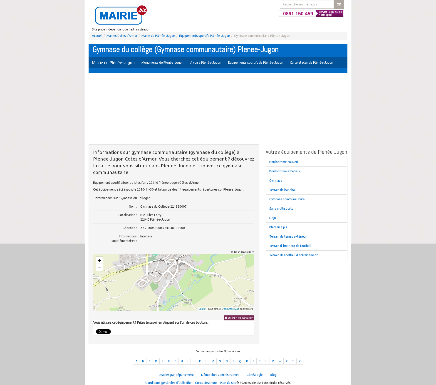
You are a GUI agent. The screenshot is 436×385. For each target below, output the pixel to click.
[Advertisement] (218, 109)
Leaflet (202, 308)
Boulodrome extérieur (284, 171)
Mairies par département (176, 375)
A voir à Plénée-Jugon (205, 62)
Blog (273, 375)
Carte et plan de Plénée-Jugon (311, 62)
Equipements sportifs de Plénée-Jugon (255, 62)
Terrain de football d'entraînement (293, 255)
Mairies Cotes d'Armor (122, 36)
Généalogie (255, 375)
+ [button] (99, 260)
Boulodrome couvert (283, 162)
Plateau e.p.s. (278, 227)
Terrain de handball (283, 190)
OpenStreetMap (230, 308)
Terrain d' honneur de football (290, 246)
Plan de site (228, 383)
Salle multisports (281, 208)
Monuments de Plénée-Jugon (162, 62)
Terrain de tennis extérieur (288, 236)
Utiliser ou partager (240, 317)
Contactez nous (206, 383)
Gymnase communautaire (287, 199)
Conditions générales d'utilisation (169, 383)
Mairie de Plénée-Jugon (158, 36)
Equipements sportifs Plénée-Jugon (204, 36)
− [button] (99, 267)
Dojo (272, 218)
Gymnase (275, 180)
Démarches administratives (220, 375)
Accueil (97, 36)
